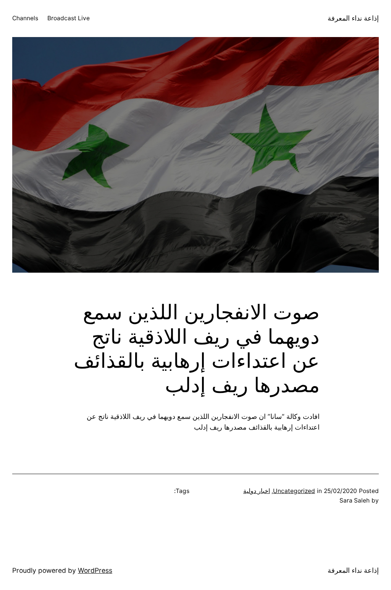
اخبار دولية (256, 491)
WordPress (95, 570)
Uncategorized (294, 491)
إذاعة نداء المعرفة (353, 18)
